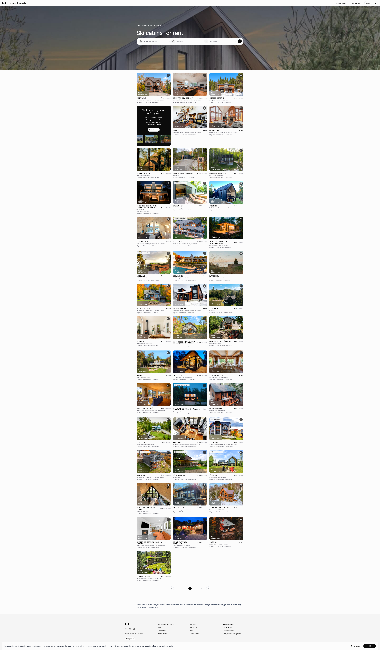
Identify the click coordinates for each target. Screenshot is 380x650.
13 (202, 588)
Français (129, 639)
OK (370, 646)
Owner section (227, 627)
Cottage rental (341, 3)
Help (191, 630)
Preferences (355, 646)
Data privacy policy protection (163, 646)
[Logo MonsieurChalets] (14, 3)
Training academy (228, 624)
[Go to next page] (208, 588)
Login (368, 3)
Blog (159, 627)
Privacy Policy (162, 634)
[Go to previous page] (171, 588)
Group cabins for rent (165, 624)
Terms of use (194, 634)
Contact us (356, 3)
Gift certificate (162, 630)
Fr (375, 3)
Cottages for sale (228, 630)
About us (193, 624)
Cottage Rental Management (232, 634)
